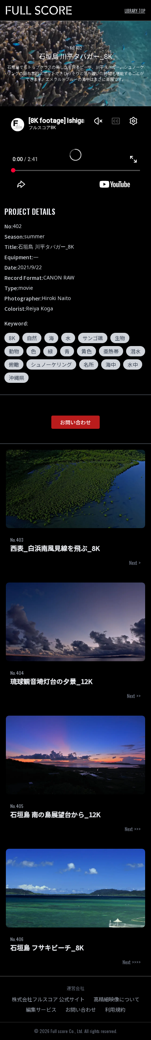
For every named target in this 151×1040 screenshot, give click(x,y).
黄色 (86, 351)
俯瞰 (14, 364)
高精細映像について (116, 999)
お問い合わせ (75, 422)
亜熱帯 (111, 351)
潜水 (135, 351)
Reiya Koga (39, 308)
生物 (120, 338)
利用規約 (115, 1009)
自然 (32, 338)
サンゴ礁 (92, 338)
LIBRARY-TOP (135, 11)
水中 (133, 364)
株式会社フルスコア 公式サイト (48, 999)
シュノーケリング (51, 364)
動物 (14, 351)
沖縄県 (16, 377)
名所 (89, 364)
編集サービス (41, 1009)
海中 (111, 364)
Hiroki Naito (56, 298)
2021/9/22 (30, 267)
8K (12, 338)
